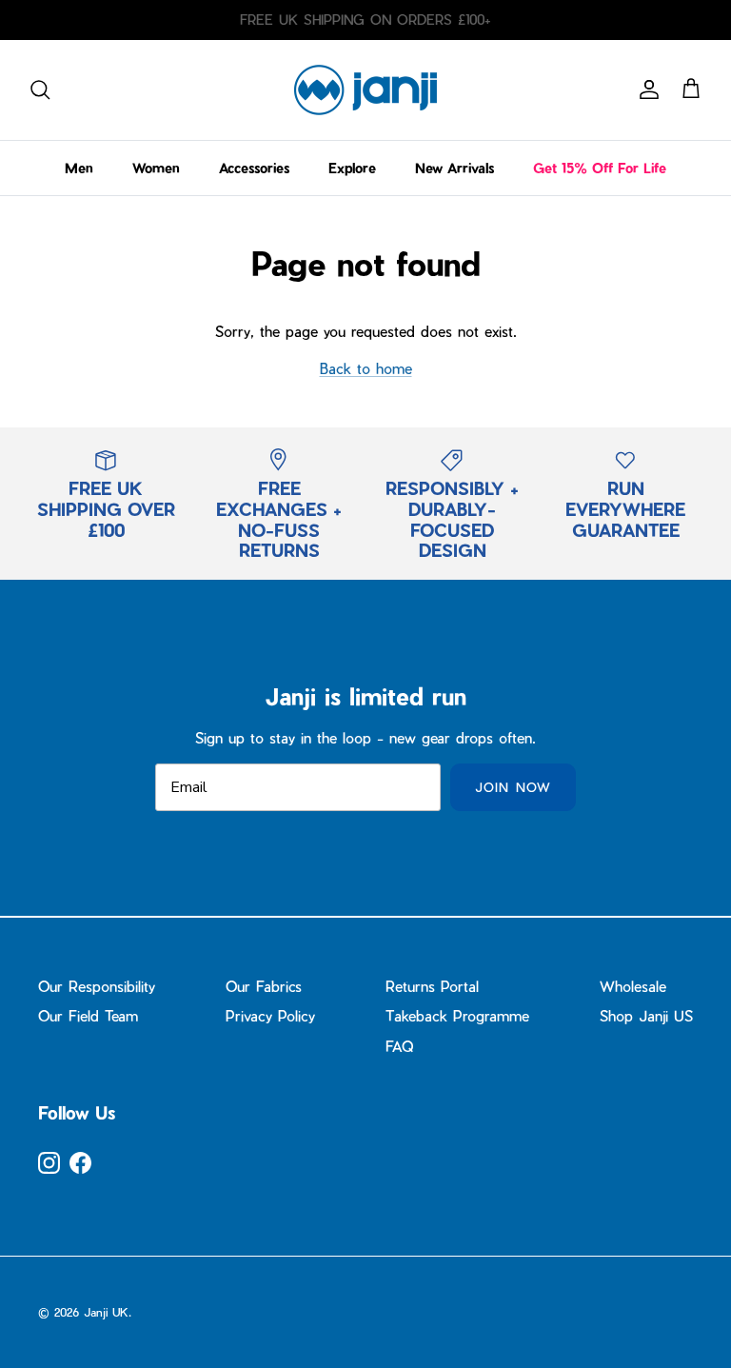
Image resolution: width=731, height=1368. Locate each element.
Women (156, 168)
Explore (352, 168)
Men (79, 168)
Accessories (254, 168)
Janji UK (106, 1311)
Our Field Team (88, 1015)
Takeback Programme (457, 1015)
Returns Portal (432, 986)
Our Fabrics (264, 986)
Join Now (512, 787)
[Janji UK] (365, 90)
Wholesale (633, 986)
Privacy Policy (270, 1015)
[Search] (40, 89)
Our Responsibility (96, 986)
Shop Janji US (646, 1015)
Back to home (366, 368)
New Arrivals (454, 168)
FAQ (399, 1046)
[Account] (645, 89)
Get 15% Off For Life (599, 168)
